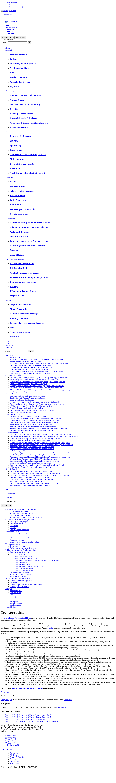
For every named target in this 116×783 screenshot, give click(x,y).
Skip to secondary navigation (15, 7)
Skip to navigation (11, 3)
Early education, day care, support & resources (39, 378)
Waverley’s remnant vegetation (21, 581)
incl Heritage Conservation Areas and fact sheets (30, 463)
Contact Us (9, 29)
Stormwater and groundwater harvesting (24, 542)
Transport (8, 497)
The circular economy (18, 546)
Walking (13, 595)
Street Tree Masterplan (18, 554)
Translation (9, 33)
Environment (10, 218)
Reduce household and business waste (23, 548)
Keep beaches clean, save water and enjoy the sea (35, 439)
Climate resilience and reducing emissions (20, 520)
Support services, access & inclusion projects (33, 392)
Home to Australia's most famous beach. (27, 398)
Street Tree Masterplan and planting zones (40, 443)
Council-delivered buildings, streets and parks (31, 467)
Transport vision (16, 591)
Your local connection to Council (29, 369)
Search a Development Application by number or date (36, 455)
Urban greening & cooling (19, 552)
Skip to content (10, 5)
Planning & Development (14, 259)
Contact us (14, 753)
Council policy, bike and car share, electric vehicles (32, 447)
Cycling (13, 597)
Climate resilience (16, 524)
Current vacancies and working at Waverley (27, 481)
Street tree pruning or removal (20, 574)
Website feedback (16, 763)
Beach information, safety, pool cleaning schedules (34, 422)
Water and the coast (12, 532)
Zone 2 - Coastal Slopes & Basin (26, 558)
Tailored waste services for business (37, 404)
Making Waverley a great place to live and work (37, 465)
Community (9, 91)
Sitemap (13, 759)
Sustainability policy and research (22, 513)
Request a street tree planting (20, 572)
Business (8, 132)
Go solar (13, 528)
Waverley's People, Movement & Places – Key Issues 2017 (26, 719)
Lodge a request (6, 14)
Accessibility (14, 761)
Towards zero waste (12, 544)
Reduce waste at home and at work (30, 441)
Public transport (15, 605)
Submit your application (27, 408)
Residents (8, 50)
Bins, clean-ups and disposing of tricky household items (36, 359)
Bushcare (13, 583)
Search (5, 42)
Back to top (5, 692)
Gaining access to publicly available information (35, 483)
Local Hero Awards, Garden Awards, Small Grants (34, 380)
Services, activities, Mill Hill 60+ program (28, 384)
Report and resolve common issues (30, 365)
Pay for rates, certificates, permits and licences (30, 374)
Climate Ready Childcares (19, 530)
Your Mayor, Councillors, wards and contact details (36, 473)
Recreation (9, 177)
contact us (68, 700)
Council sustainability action (20, 515)
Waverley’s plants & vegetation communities (26, 585)
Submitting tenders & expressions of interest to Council (34, 402)
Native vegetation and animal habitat (18, 578)
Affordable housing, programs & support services (37, 386)
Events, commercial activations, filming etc (33, 430)
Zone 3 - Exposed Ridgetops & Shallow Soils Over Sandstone (36, 560)
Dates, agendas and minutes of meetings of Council (39, 475)
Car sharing (14, 601)
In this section (6, 505)
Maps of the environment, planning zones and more (36, 371)
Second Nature (10, 607)
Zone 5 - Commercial (22, 564)
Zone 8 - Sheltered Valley (23, 570)
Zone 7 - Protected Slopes (23, 568)
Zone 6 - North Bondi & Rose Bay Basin (29, 566)
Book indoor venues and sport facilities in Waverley (38, 428)
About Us (9, 31)
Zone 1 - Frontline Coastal (23, 556)
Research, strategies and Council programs (41, 434)
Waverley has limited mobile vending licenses (32, 406)
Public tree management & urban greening (20, 550)
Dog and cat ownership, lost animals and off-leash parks (31, 367)
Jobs (7, 25)
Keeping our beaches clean (19, 534)
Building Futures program (19, 522)
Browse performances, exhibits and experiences (29, 416)
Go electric (14, 526)
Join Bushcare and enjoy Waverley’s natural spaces (41, 445)
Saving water (14, 536)
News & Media (11, 27)
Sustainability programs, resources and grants (26, 517)
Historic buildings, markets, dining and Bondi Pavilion (35, 418)
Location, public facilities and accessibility (31, 424)
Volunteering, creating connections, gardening (38, 382)
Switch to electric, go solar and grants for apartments (44, 437)
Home (7, 48)
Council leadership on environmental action (20, 509)
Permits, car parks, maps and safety (25, 361)
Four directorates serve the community (31, 471)
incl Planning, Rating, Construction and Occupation (40, 457)
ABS (51, 628)
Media (7, 343)
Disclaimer (14, 755)
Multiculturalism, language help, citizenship (36, 388)
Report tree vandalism (18, 576)
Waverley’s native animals (19, 587)
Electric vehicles (16, 603)
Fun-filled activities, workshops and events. (35, 420)
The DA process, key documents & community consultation (41, 453)
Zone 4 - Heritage (20, 562)
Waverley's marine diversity (20, 538)
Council (8, 300)
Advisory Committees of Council (29, 477)
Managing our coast (17, 540)
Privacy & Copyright (17, 757)
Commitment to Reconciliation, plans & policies (42, 390)
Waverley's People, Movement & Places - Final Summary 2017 (28, 715)
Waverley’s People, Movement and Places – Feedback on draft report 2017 (32, 721)
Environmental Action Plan (19, 511)
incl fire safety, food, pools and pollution (34, 461)
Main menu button (8, 37)
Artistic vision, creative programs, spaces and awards (34, 426)
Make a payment (11, 21)
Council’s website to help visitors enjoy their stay (32, 410)
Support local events (22, 400)
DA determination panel (33, 459)
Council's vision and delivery (33, 479)
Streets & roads (15, 593)
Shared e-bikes (15, 599)
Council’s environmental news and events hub (32, 449)
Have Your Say (61, 707)
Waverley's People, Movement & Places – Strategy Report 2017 (28, 717)
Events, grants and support (28, 396)
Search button (20, 37)
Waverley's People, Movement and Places (16, 618)
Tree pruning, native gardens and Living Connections (39, 363)
